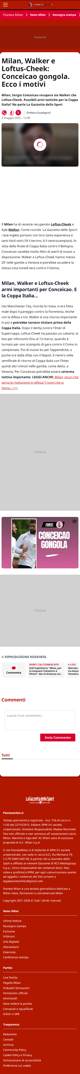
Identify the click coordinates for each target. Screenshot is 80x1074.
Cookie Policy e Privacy (17, 1055)
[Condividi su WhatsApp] (4, 112)
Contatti (8, 1039)
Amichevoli (10, 998)
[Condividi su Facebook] (11, 112)
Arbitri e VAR (11, 1014)
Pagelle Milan (12, 983)
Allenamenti (11, 947)
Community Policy (14, 1050)
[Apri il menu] (5, 4)
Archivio (8, 1045)
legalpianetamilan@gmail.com (23, 881)
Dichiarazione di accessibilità (22, 1060)
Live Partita (10, 977)
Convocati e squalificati (18, 1009)
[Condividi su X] (18, 112)
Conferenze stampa (16, 957)
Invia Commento (58, 737)
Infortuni (9, 936)
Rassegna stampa (64, 15)
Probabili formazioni (16, 988)
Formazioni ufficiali (15, 993)
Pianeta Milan (13, 15)
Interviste (9, 952)
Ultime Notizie (12, 921)
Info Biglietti (11, 941)
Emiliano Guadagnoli (38, 112)
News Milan (38, 15)
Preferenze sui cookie (17, 1065)
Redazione (10, 1034)
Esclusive (9, 931)
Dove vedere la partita (17, 1003)
